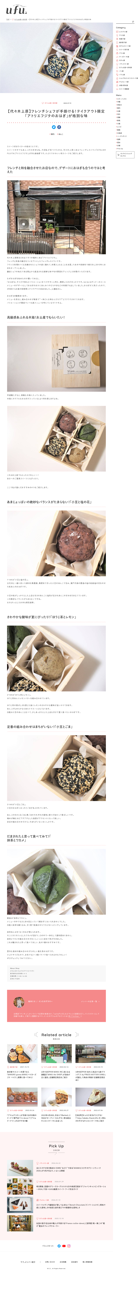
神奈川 (119, 105)
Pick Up (119, 148)
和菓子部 (122, 39)
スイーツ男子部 (124, 49)
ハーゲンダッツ (121, 136)
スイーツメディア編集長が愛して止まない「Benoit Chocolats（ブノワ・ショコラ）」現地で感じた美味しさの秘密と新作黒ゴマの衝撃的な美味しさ (71, 1206)
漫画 (118, 117)
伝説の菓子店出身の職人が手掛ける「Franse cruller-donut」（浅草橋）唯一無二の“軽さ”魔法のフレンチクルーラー (70, 1224)
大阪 (118, 123)
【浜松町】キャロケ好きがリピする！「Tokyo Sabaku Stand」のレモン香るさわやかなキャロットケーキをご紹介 (90, 1118)
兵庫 (118, 111)
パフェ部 (122, 74)
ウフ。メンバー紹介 (28, 1262)
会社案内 (74, 1262)
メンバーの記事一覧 (89, 1001)
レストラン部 (123, 31)
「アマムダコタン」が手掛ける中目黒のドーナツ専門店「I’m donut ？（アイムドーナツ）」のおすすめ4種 (22, 1118)
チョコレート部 (124, 82)
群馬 (118, 120)
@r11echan (74, 1016)
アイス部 (122, 35)
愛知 (118, 142)
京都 (118, 145)
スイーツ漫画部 (124, 89)
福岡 (118, 139)
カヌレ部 (122, 60)
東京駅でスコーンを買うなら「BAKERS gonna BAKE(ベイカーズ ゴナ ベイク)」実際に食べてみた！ (21, 1074)
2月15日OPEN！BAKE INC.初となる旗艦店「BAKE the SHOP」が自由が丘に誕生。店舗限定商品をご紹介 (55, 1074)
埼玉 (118, 114)
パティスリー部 (124, 64)
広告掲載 (63, 1262)
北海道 (119, 133)
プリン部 (122, 53)
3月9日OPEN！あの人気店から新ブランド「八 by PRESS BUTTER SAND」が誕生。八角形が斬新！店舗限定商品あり (90, 1076)
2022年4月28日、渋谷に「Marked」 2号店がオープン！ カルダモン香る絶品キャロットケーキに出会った (56, 1118)
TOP (8, 19)
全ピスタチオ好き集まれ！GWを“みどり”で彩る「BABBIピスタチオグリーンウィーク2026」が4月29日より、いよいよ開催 (68, 1169)
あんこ (60, 134)
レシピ (119, 127)
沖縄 (118, 101)
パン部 (121, 71)
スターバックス (121, 99)
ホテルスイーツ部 (125, 46)
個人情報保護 (87, 1262)
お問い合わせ (50, 1262)
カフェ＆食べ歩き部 (125, 67)
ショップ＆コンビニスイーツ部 (128, 78)
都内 (118, 108)
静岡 (118, 130)
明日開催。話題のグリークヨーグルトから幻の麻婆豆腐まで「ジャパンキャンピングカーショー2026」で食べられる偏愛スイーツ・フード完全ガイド (71, 1188)
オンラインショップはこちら (126, 155)
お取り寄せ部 (123, 85)
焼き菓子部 (123, 42)
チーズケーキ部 (124, 56)
